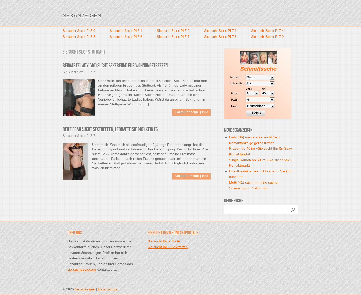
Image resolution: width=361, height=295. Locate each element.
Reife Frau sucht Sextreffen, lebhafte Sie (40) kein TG (110, 129)
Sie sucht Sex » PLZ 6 (126, 37)
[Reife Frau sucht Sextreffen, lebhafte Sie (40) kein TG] (75, 161)
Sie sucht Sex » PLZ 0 (79, 31)
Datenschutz (107, 289)
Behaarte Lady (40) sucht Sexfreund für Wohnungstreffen (115, 65)
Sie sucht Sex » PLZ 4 (267, 31)
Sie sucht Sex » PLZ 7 (173, 37)
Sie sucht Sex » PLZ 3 (220, 31)
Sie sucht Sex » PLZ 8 (220, 37)
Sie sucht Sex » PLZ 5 (79, 37)
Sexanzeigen (82, 16)
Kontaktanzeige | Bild (191, 112)
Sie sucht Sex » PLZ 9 (267, 37)
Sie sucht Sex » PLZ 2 (173, 31)
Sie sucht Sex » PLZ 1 (126, 31)
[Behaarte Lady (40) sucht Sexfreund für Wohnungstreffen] (79, 97)
